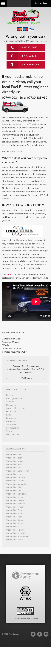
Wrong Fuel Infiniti (14, 454)
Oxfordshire (11, 424)
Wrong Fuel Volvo (14, 539)
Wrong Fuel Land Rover (17, 471)
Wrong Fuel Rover (14, 510)
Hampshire (11, 411)
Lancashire (11, 418)
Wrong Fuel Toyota (15, 530)
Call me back (41, 3)
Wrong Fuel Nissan (15, 497)
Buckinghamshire (14, 398)
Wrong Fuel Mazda (15, 480)
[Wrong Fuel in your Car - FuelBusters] (25, 15)
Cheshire (10, 401)
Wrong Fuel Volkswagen (17, 536)
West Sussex (12, 434)
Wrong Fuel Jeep (14, 464)
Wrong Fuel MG (13, 487)
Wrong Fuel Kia (13, 467)
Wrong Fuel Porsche (15, 503)
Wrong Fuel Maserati (16, 477)
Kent (8, 414)
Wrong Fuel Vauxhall (15, 533)
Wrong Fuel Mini (13, 490)
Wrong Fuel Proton (15, 507)
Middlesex (11, 421)
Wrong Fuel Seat (14, 516)
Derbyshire (11, 405)
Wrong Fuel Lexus (14, 474)
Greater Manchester (15, 408)
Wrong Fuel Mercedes (16, 484)
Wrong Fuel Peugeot (16, 500)
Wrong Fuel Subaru (15, 523)
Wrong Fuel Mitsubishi (16, 493)
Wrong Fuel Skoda (15, 520)
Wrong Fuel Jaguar (15, 461)
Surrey (9, 431)
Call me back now (31, 64)
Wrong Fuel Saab (14, 513)
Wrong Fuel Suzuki (15, 526)
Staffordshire (12, 428)
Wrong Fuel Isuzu (14, 457)
